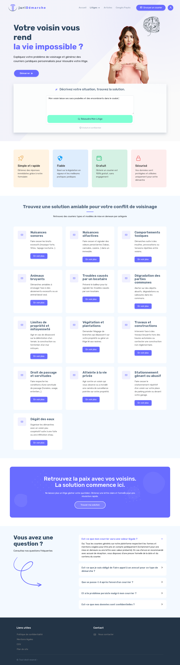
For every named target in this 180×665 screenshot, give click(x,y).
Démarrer (25, 73)
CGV (19, 644)
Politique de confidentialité (30, 634)
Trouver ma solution (90, 505)
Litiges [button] (94, 7)
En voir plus (38, 256)
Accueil (82, 7)
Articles (108, 7)
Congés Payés (123, 7)
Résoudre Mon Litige (91, 119)
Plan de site (22, 649)
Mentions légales (25, 639)
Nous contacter (105, 634)
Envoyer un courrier (152, 7)
